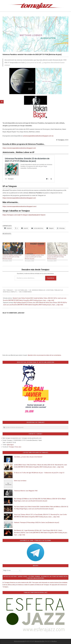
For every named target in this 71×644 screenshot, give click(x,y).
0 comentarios (27, 292)
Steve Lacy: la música (20, 480)
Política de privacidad (19, 641)
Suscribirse (50, 278)
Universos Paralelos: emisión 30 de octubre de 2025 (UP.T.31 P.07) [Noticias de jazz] (34, 256)
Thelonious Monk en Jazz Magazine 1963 (25, 491)
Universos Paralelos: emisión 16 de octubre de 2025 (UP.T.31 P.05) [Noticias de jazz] (56, 256)
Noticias (51, 290)
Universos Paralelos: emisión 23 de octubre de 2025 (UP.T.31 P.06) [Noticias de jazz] (12, 256)
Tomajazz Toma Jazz (15, 447)
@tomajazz (10, 444)
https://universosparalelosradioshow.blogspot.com (19, 148)
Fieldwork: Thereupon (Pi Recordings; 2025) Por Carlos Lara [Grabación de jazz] (36, 522)
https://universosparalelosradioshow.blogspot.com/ (20, 206)
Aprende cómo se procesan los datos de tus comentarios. (44, 355)
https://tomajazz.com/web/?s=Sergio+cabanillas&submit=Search (24, 215)
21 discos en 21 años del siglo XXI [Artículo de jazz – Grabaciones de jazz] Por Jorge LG (39, 472)
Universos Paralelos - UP (40, 290)
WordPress (54, 641)
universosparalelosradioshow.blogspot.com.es (38, 136)
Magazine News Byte (39, 641)
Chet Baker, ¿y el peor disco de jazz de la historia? (28, 457)
